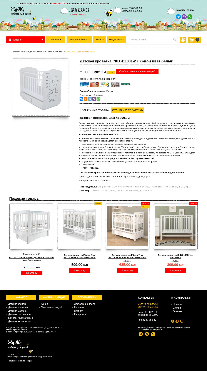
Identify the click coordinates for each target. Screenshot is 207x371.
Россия (109, 91)
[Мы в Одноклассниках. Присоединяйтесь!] (177, 321)
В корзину (31, 273)
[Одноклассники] (85, 99)
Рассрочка (80, 314)
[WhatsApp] (98, 99)
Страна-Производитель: (93, 91)
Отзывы (177, 311)
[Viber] (94, 99)
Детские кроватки (18, 307)
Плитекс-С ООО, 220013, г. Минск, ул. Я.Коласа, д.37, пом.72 (121, 190)
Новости (177, 304)
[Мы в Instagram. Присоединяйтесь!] (181, 321)
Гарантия (79, 307)
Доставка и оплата (84, 304)
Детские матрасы (18, 311)
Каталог (17, 39)
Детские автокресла (19, 321)
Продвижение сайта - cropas (20, 361)
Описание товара (95, 110)
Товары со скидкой (51, 307)
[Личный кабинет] (183, 39)
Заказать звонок (77, 15)
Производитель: (88, 187)
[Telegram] (90, 99)
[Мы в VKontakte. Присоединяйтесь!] (172, 321)
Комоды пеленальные (20, 318)
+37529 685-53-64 (79, 8)
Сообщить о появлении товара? (137, 71)
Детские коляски (17, 304)
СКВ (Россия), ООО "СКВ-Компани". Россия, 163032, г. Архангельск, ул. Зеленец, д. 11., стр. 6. (144, 187)
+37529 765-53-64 (79, 11)
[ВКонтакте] (81, 99)
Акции (44, 304)
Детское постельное (19, 314)
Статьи (177, 308)
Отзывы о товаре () (127, 110)
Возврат (78, 311)
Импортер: (84, 190)
